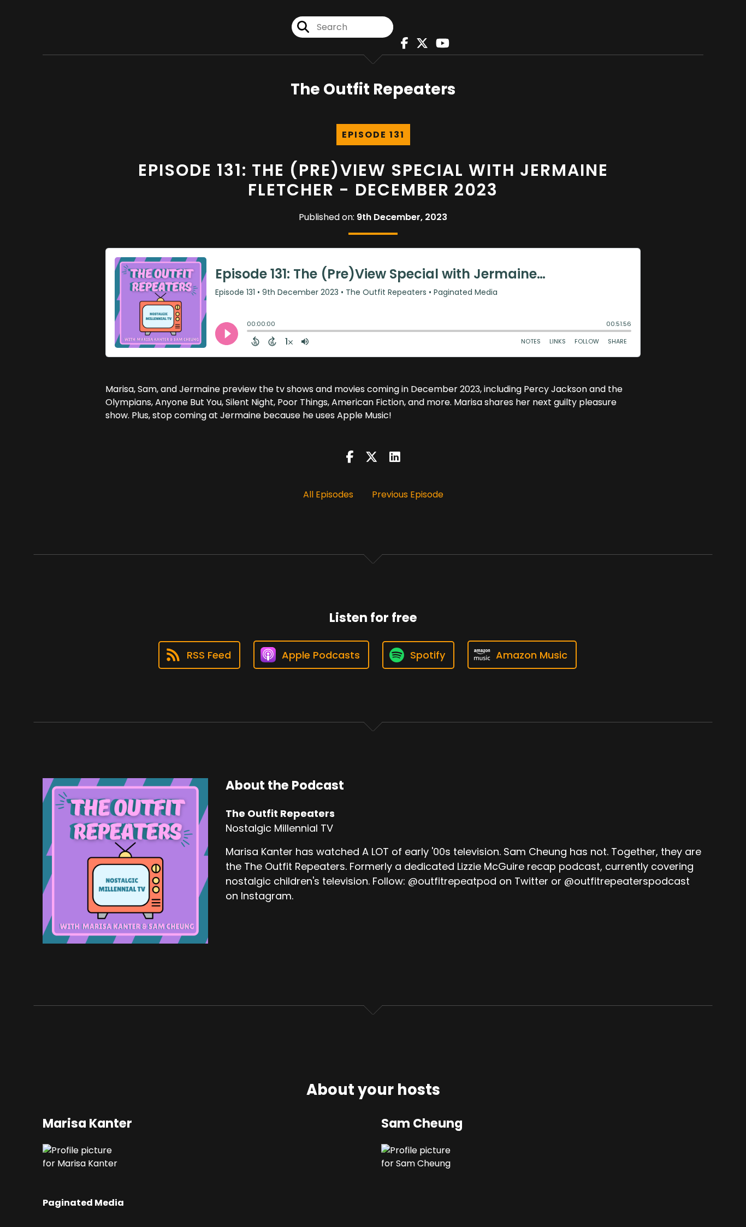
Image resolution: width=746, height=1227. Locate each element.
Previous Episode (407, 494)
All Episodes (328, 494)
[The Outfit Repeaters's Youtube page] (439, 43)
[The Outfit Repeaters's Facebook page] (401, 43)
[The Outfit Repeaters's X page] (419, 43)
